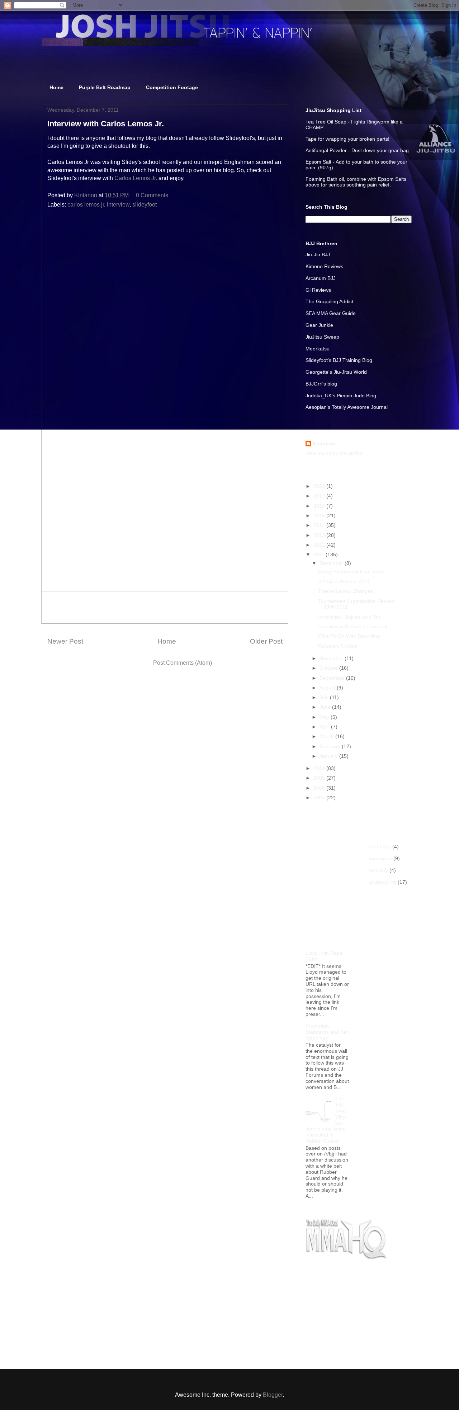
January (329, 756)
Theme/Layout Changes (345, 591)
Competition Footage (172, 87)
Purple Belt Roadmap (105, 87)
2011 (319, 554)
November (332, 658)
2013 (319, 535)
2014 (319, 525)
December (332, 563)
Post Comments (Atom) (182, 663)
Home (56, 87)
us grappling (382, 882)
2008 (319, 788)
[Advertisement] (165, 607)
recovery (378, 870)
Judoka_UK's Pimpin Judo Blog (341, 395)
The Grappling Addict (329, 301)
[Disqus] (165, 310)
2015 (319, 515)
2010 (319, 768)
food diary (379, 846)
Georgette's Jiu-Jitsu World (336, 372)
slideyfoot (144, 205)
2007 (319, 797)
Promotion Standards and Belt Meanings (327, 1032)
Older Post (266, 641)
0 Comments (152, 195)
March (327, 736)
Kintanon (324, 443)
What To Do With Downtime (349, 636)
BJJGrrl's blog (321, 384)
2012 (319, 545)
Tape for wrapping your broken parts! (347, 139)
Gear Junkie (319, 325)
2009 (319, 778)
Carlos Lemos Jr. (135, 178)
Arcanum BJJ (321, 278)
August (328, 688)
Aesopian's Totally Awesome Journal (347, 407)
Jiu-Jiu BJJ (318, 254)
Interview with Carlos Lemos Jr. (353, 626)
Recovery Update (338, 646)
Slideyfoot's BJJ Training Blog (339, 360)
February (331, 746)
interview (118, 205)
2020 (319, 486)
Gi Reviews (318, 290)
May (325, 717)
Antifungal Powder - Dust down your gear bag (357, 150)
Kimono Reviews (324, 266)
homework (380, 858)
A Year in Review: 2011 (344, 581)
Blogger (273, 1395)
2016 (319, 506)
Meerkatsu (318, 349)
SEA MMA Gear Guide (331, 313)
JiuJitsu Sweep (322, 337)
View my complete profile (334, 453)
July (325, 697)
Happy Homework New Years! (352, 572)
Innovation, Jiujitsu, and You (350, 617)
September (333, 678)
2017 (319, 496)
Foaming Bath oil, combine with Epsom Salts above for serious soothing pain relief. (356, 182)
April (325, 727)
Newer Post (65, 641)
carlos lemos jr (85, 205)
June (326, 707)
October (329, 668)
